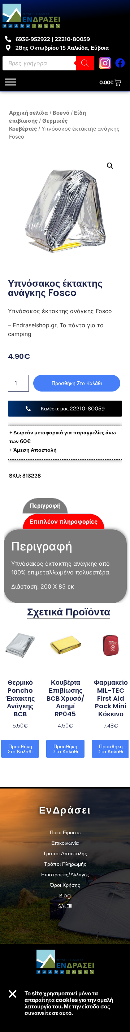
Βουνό (61, 113)
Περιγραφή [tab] (45, 505)
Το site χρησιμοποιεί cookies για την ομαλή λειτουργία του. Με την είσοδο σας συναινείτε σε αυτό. (69, 1003)
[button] (109, 165)
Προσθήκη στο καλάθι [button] (20, 749)
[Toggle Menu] (10, 82)
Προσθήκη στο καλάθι (77, 383)
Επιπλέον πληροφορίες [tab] (64, 521)
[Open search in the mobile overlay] (48, 63)
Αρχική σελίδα (28, 113)
